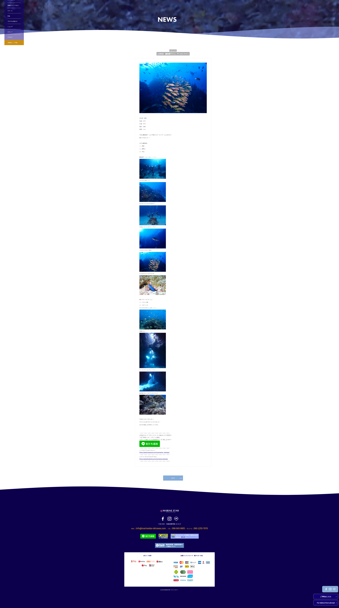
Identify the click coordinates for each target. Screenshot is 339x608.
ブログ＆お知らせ (12, 21)
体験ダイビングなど (13, 5)
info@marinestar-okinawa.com (151, 528)
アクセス (10, 37)
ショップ (10, 26)
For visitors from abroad (326, 603)
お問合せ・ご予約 (12, 42)
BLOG (173, 478)
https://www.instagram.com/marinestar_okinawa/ (154, 452)
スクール (10, 11)
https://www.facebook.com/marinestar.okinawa (153, 459)
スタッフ (10, 32)
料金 (9, 16)
